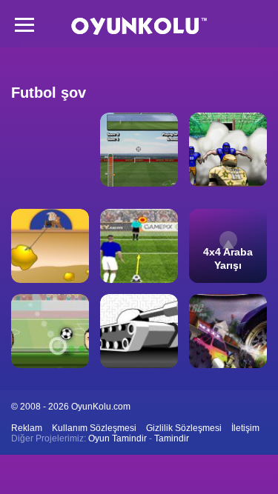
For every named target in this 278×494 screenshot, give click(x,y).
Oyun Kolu (139, 26)
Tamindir (171, 438)
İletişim (245, 428)
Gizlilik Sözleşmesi (184, 428)
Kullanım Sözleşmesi (94, 428)
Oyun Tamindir (117, 438)
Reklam (26, 428)
